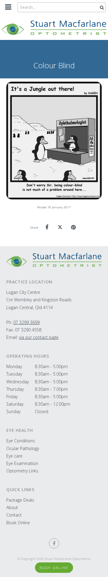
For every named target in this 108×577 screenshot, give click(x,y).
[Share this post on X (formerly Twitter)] (60, 227)
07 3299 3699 (26, 322)
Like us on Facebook (54, 543)
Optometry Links (22, 471)
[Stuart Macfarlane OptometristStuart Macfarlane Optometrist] (54, 260)
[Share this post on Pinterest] (73, 227)
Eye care (14, 456)
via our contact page (38, 337)
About (12, 507)
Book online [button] (54, 567)
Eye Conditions (20, 440)
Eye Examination (22, 463)
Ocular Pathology (22, 448)
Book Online (18, 522)
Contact (14, 515)
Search (101, 7)
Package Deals (20, 500)
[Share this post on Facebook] (46, 227)
